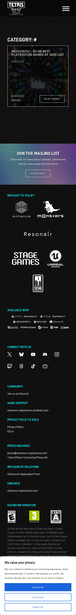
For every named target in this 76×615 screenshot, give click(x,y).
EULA (10, 431)
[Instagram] (57, 354)
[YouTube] (33, 354)
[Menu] (65, 9)
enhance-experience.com (22, 490)
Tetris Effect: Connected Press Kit (27, 457)
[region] (38, 585)
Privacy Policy (15, 426)
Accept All (38, 587)
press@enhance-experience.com (27, 453)
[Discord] (45, 354)
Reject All (38, 607)
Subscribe (38, 173)
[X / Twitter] (9, 354)
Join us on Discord (17, 393)
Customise (38, 597)
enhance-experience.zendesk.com (28, 410)
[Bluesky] (21, 354)
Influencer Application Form (23, 474)
